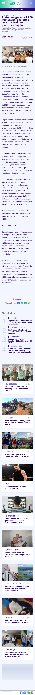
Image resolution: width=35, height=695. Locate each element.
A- (4, 693)
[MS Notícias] (17, 4)
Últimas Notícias (18, 9)
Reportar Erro (18, 299)
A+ (9, 693)
